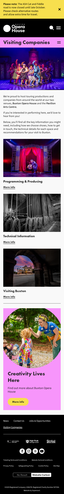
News (6, 421)
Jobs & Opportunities (39, 421)
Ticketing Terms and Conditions (15, 460)
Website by (32, 490)
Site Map (56, 466)
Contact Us (19, 421)
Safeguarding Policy (25, 466)
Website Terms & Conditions (42, 460)
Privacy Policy (8, 466)
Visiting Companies (12, 427)
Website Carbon (41, 475)
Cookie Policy (43, 466)
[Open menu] (58, 28)
